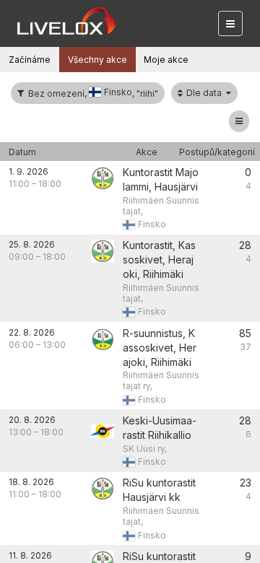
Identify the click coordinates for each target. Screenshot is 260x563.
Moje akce (166, 59)
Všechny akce (97, 59)
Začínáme (30, 59)
